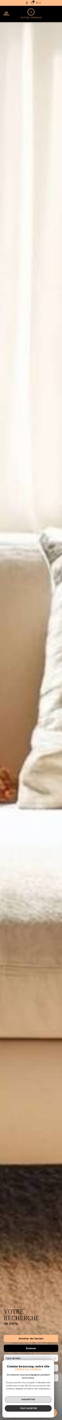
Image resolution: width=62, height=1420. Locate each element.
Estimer (31, 1348)
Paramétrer (28, 1399)
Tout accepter (28, 1408)
